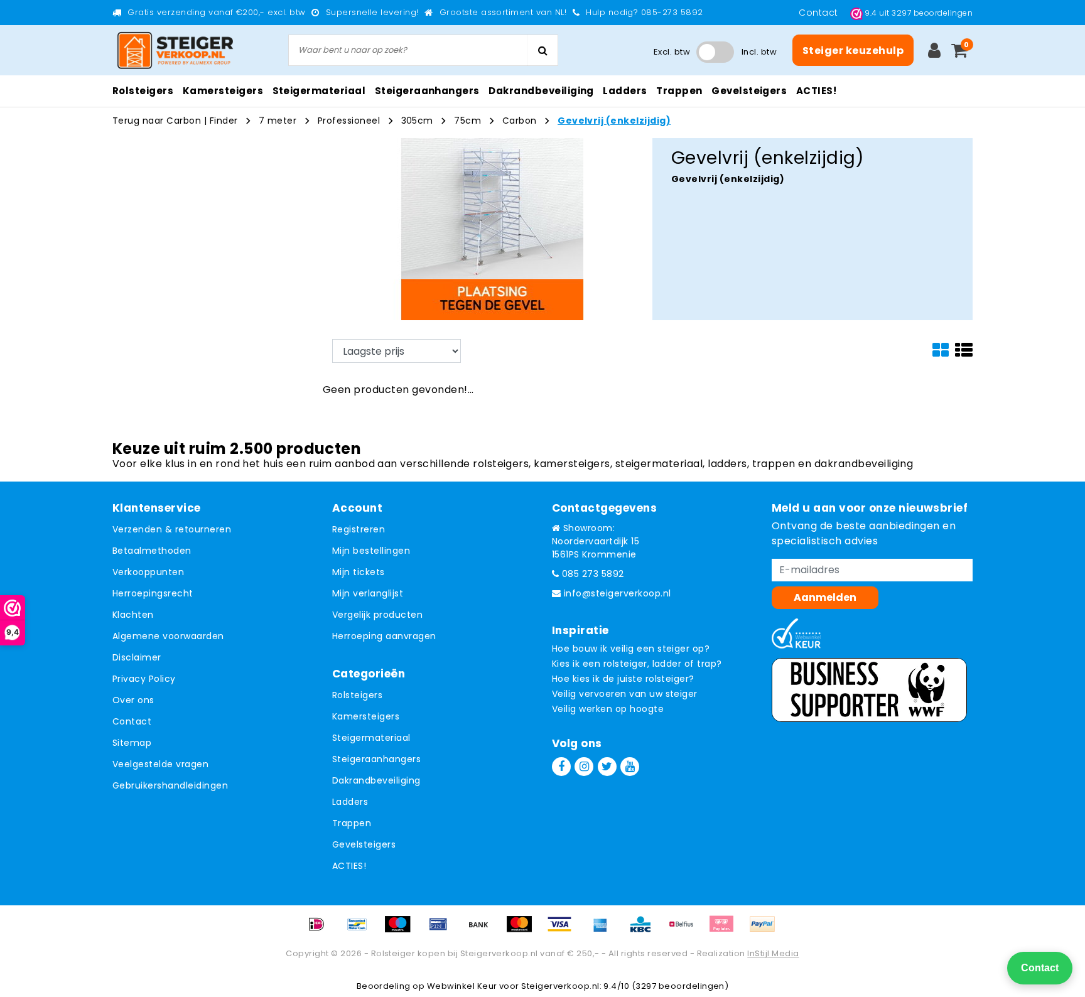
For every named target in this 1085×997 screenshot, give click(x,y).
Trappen (351, 823)
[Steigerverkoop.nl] (175, 50)
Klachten (133, 614)
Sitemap (131, 742)
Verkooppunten (148, 572)
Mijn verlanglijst (367, 593)
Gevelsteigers (364, 844)
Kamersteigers (365, 716)
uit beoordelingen (919, 13)
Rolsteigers (357, 695)
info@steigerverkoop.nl (617, 593)
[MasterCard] (524, 930)
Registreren (358, 529)
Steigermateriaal (371, 737)
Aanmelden (825, 597)
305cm (417, 120)
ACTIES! (349, 866)
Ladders (350, 801)
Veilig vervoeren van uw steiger (625, 693)
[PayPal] (765, 930)
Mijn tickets (358, 572)
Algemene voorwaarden (168, 636)
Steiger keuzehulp (853, 50)
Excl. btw (672, 52)
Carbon (519, 120)
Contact (820, 12)
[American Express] (605, 930)
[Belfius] (686, 930)
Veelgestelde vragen (160, 764)
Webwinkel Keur (462, 986)
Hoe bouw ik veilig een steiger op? (631, 648)
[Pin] (443, 930)
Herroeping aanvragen (384, 636)
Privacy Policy (144, 678)
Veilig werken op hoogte (608, 709)
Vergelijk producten (377, 614)
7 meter (277, 120)
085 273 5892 (591, 574)
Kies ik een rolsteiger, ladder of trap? (637, 663)
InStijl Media (773, 953)
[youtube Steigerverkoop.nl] (629, 766)
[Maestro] (402, 930)
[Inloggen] (934, 50)
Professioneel (349, 120)
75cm (467, 120)
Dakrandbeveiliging (376, 780)
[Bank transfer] (483, 930)
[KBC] (645, 930)
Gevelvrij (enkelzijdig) (614, 120)
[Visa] (564, 930)
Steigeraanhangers (376, 759)
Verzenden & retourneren (171, 529)
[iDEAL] (321, 930)
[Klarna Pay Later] (726, 930)
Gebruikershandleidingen (170, 785)
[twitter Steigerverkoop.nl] (607, 766)
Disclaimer (136, 657)
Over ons (133, 700)
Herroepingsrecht (152, 593)
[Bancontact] (362, 930)
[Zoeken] (542, 50)
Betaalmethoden (152, 550)
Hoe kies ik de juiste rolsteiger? (623, 678)
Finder (224, 120)
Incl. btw (759, 52)
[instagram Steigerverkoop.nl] (584, 766)
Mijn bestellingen (371, 550)
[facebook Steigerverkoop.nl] (561, 766)
